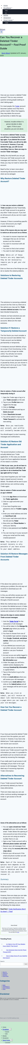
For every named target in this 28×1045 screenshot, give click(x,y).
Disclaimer (5, 974)
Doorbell (6, 22)
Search (2, 961)
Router (6, 10)
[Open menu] (1, 32)
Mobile (6, 15)
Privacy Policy (5, 976)
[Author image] (1, 53)
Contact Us (5, 973)
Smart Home (6, 1040)
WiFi (6, 13)
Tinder (17, 106)
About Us (5, 972)
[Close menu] (0, 1023)
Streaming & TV (6, 986)
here (18, 932)
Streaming (7, 18)
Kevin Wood (6, 53)
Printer (4, 989)
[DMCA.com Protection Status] (10, 1010)
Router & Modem (6, 988)
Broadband (6, 1029)
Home (6, 5)
